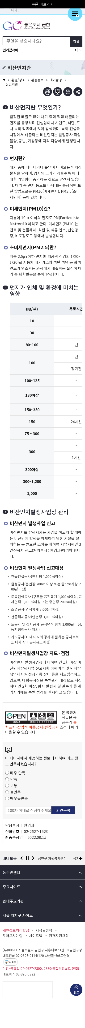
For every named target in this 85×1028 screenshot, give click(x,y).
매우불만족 (19, 798)
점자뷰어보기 (47, 91)
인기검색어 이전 (75, 50)
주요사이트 (11, 886)
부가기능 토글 (77, 91)
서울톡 (12, 962)
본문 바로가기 (42, 4)
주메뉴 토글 (75, 13)
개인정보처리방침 (16, 930)
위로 (76, 992)
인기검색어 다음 (80, 50)
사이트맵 (35, 936)
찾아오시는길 (12, 936)
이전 (21, 858)
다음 (33, 858)
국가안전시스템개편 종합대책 (58, 858)
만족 (13, 779)
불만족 (15, 792)
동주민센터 (11, 872)
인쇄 (67, 91)
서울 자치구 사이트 (18, 915)
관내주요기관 (13, 901)
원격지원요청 (59, 936)
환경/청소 (18, 80)
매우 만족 (17, 773)
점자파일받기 (57, 91)
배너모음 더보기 (80, 858)
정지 (27, 858)
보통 (13, 785)
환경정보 (37, 80)
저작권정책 (44, 930)
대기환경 (56, 80)
